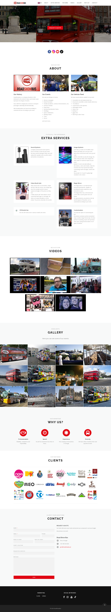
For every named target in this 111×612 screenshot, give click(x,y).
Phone (43, 533)
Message (16, 556)
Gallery (79, 2)
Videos (72, 2)
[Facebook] (49, 51)
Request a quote (55, 28)
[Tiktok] (75, 597)
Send (34, 577)
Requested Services (19, 551)
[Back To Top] (104, 605)
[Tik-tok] (62, 51)
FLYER (38, 596)
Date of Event (39, 539)
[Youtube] (57, 51)
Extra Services (55, 2)
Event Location (18, 545)
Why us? (86, 2)
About (46, 2)
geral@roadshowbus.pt (65, 547)
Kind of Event (18, 539)
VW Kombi (65, 2)
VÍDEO (44, 596)
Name (15, 528)
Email (16, 533)
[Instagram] (53, 51)
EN (41, 2)
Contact (94, 2)
